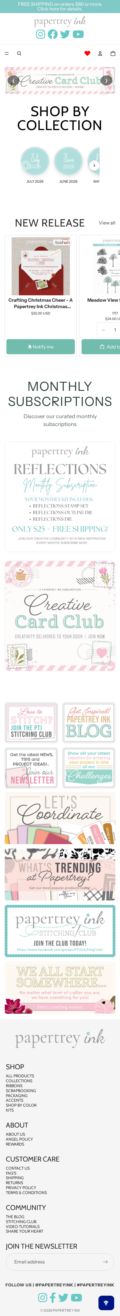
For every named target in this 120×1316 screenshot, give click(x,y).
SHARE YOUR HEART (24, 1231)
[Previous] (25, 165)
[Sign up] (105, 1262)
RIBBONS (14, 1085)
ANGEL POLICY (19, 1139)
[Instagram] (42, 1298)
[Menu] (6, 53)
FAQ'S (11, 1173)
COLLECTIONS (19, 1080)
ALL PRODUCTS (20, 1075)
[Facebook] (53, 1298)
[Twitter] (63, 1298)
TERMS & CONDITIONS (26, 1192)
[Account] (100, 53)
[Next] (94, 165)
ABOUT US (15, 1134)
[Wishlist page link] (87, 53)
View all (107, 223)
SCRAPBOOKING (21, 1090)
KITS (10, 1110)
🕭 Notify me (41, 347)
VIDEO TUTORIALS (23, 1226)
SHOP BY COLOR (21, 1105)
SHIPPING (15, 1177)
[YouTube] (76, 1298)
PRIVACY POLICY (21, 1187)
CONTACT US (18, 1168)
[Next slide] (109, 296)
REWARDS (15, 1144)
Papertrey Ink (66, 1310)
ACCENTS (14, 1100)
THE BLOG (15, 1216)
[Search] (19, 53)
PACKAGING (16, 1095)
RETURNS (14, 1182)
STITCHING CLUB (21, 1221)
